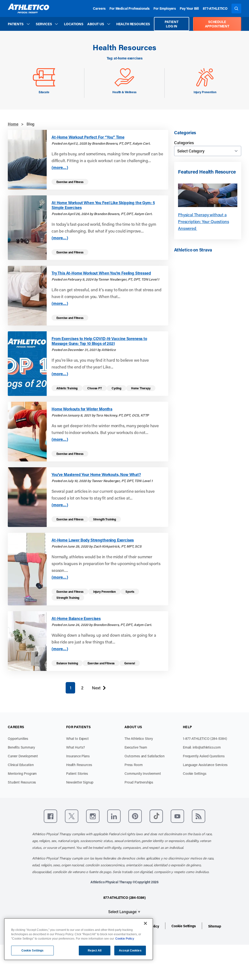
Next (96, 689)
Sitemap (214, 926)
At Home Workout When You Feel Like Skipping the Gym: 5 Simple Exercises (103, 205)
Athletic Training (67, 388)
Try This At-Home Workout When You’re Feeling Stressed (101, 273)
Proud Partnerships (138, 782)
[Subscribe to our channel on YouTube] (177, 816)
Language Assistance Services (205, 764)
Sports (129, 591)
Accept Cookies (130, 950)
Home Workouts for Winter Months (82, 409)
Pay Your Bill (189, 8)
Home (13, 123)
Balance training (67, 663)
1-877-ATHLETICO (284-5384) (205, 738)
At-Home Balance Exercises (76, 618)
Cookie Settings (194, 773)
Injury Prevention (104, 591)
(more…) (60, 167)
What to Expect (77, 738)
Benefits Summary (21, 747)
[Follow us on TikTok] (156, 816)
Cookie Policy (124, 938)
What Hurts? (75, 747)
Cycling (116, 388)
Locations (73, 24)
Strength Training (104, 519)
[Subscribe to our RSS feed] (198, 816)
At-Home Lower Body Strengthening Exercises (93, 540)
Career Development (23, 756)
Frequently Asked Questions (204, 756)
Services (44, 24)
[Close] (145, 923)
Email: (202, 747)
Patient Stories (77, 773)
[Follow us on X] (71, 816)
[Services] (56, 24)
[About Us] (108, 24)
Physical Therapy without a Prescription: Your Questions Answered (203, 221)
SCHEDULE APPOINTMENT (217, 23)
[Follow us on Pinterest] (135, 816)
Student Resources (22, 782)
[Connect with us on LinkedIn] (114, 816)
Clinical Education (21, 764)
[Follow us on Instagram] (92, 816)
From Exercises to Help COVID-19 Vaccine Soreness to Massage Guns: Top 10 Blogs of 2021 (99, 341)
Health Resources (133, 24)
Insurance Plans (78, 756)
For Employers (164, 8)
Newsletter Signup (79, 782)
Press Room (133, 764)
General (129, 663)
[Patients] (28, 24)
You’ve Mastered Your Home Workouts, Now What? (96, 474)
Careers (99, 8)
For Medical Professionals (129, 8)
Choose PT (94, 388)
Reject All (94, 950)
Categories (184, 142)
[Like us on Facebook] (50, 816)
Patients (16, 24)
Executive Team (135, 747)
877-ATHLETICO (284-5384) (124, 897)
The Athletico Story (138, 738)
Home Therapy (141, 388)
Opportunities (18, 738)
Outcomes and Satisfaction (144, 756)
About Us (95, 24)
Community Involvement (142, 773)
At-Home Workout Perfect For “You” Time (88, 137)
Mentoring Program (22, 773)
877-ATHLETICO (215, 8)
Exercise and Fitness (69, 182)
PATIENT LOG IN (171, 23)
